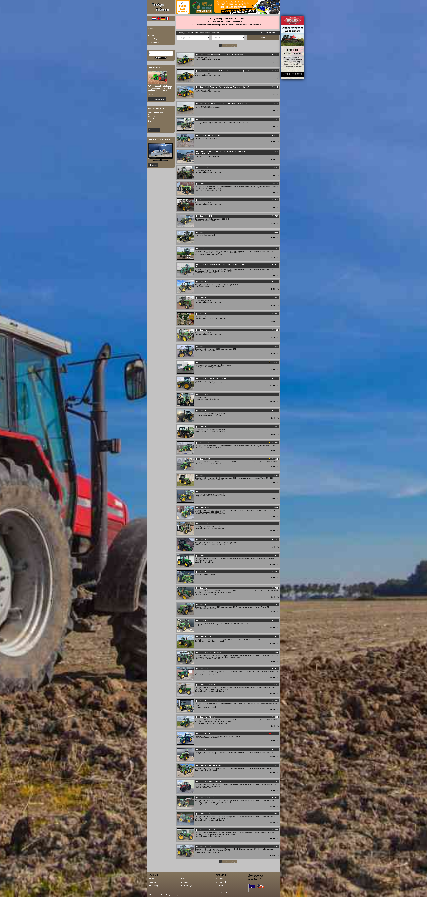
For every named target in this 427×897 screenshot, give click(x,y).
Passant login (154, 42)
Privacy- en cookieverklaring (160, 895)
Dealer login (153, 39)
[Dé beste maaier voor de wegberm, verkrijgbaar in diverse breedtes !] (292, 47)
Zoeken (152, 35)
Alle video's (153, 165)
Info (150, 32)
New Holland (223, 882)
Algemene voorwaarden (184, 895)
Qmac (221, 879)
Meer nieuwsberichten (157, 99)
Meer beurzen (154, 130)
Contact (185, 882)
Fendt (221, 885)
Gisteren (160, 90)
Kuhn (221, 889)
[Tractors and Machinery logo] (161, 7)
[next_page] (235, 45)
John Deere (223, 892)
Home (151, 29)
